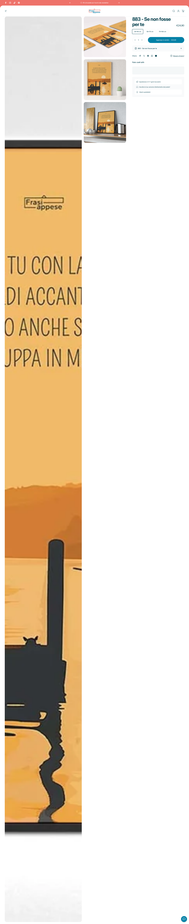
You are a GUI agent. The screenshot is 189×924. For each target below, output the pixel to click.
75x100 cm (162, 31)
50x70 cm (150, 31)
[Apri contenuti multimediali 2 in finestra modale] (105, 37)
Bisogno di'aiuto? (178, 56)
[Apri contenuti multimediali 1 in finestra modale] (43, 469)
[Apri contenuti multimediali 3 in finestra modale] (105, 79)
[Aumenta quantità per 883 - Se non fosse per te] (142, 40)
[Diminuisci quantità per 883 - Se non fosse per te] (134, 40)
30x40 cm (137, 31)
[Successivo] (119, 3)
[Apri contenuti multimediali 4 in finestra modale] (105, 122)
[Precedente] (70, 3)
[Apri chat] (184, 919)
